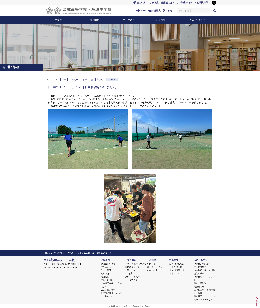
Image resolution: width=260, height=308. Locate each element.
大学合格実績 (175, 267)
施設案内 (105, 277)
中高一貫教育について (135, 264)
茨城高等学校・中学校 (59, 260)
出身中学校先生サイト (204, 299)
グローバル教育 (132, 277)
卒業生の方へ (186, 2)
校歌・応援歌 (107, 280)
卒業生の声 (174, 273)
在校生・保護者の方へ (163, 2)
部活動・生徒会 (154, 267)
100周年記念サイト (110, 290)
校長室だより (107, 267)
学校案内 (105, 260)
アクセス (170, 10)
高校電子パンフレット (204, 296)
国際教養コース (132, 267)
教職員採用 (202, 2)
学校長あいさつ (108, 264)
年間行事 (151, 264)
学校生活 (151, 260)
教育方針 (105, 273)
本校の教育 (130, 260)
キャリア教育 (131, 280)
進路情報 (173, 260)
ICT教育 (129, 273)
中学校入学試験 (201, 264)
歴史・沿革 (106, 270)
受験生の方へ (141, 2)
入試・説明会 (200, 260)
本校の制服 (152, 270)
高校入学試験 (200, 283)
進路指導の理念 (176, 264)
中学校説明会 (200, 267)
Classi (143, 10)
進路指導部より (176, 270)
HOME (48, 253)
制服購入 (156, 10)
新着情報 (58, 253)
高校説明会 (199, 286)
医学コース (130, 270)
